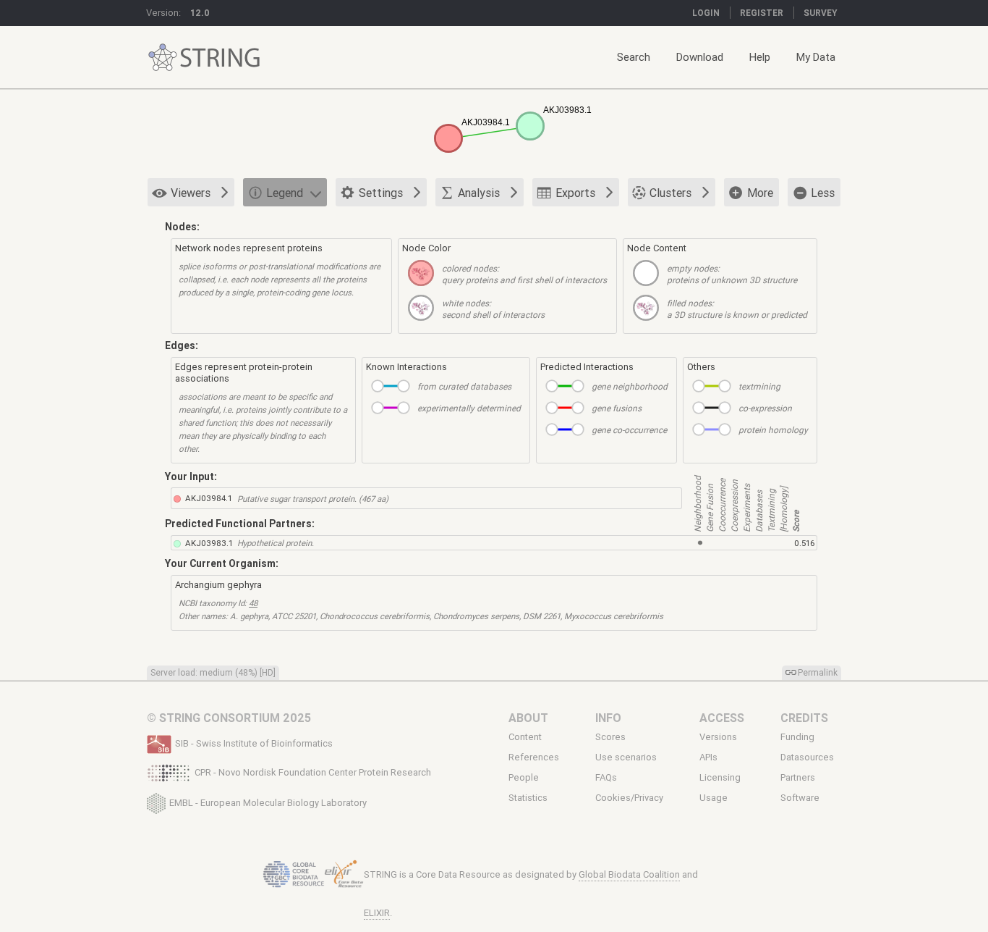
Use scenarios (626, 757)
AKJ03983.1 (209, 542)
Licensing (720, 778)
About (528, 717)
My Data (815, 57)
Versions (718, 737)
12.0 (200, 13)
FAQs (606, 778)
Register (761, 12)
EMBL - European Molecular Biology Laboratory (268, 802)
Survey (821, 12)
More (760, 192)
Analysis (479, 192)
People (523, 778)
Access (721, 717)
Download (699, 57)
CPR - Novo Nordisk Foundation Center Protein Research (313, 772)
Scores (610, 737)
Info (608, 717)
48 (253, 602)
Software (799, 798)
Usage (713, 798)
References (533, 757)
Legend (284, 192)
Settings (381, 192)
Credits (804, 717)
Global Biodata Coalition (629, 874)
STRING (163, 57)
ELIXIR (377, 913)
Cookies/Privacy (629, 798)
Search (633, 57)
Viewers (190, 192)
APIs (708, 757)
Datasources (807, 757)
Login (706, 12)
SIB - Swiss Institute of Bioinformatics (254, 743)
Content (525, 737)
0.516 (804, 542)
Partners (797, 778)
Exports (575, 192)
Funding (797, 737)
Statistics (528, 798)
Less (823, 192)
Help (759, 57)
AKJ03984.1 (208, 497)
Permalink (818, 672)
